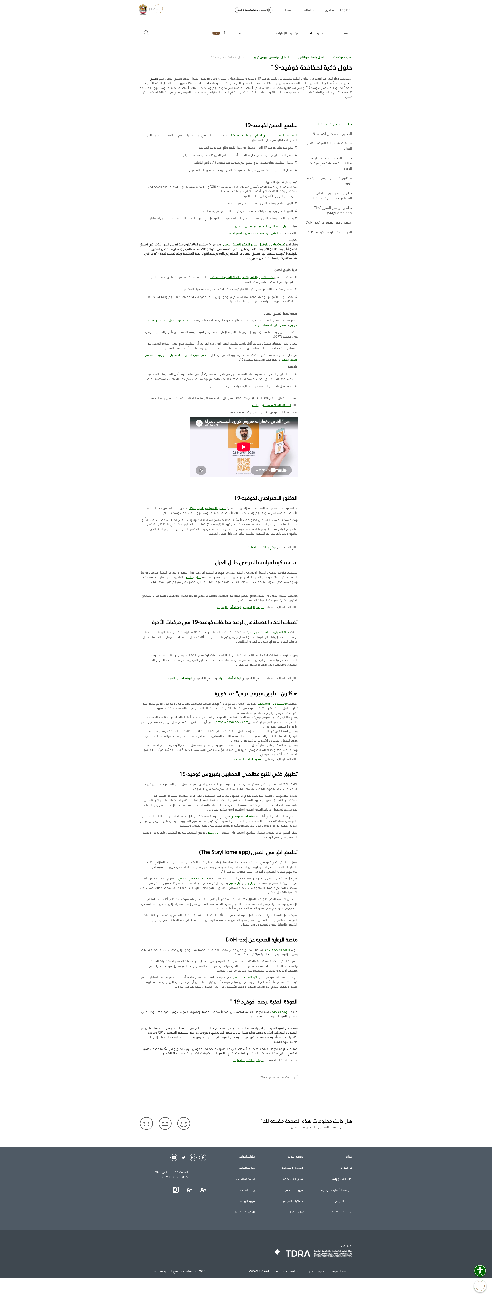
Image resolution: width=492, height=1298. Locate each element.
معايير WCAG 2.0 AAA (263, 1271)
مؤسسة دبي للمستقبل (272, 703)
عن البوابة (346, 1167)
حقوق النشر (316, 1271)
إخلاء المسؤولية (342, 1179)
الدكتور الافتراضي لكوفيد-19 (331, 133)
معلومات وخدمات (342, 57)
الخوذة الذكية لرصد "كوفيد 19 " (330, 232)
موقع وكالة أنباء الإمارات (262, 547)
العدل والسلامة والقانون (311, 57)
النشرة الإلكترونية (293, 1167)
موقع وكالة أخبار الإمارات (249, 759)
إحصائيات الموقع (293, 1201)
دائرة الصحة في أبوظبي (193, 878)
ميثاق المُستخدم (293, 1179)
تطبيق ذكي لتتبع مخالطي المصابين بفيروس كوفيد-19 (332, 195)
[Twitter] (183, 1157)
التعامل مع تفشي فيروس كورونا (271, 57)
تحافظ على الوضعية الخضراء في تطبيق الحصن (256, 233)
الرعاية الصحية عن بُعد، (277, 950)
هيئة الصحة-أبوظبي (243, 816)
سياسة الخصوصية (340, 1271)
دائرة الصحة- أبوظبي (246, 977)
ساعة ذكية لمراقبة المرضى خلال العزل (329, 146)
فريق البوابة (247, 1201)
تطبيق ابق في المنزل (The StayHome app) (333, 210)
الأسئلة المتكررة (342, 1212)
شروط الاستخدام (293, 1271)
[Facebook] (202, 1157)
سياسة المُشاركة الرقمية (336, 1190)
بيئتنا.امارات (247, 1190)
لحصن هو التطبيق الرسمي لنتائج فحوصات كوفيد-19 (264, 135)
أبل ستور (213, 832)
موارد (349, 1156)
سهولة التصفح (294, 1190)
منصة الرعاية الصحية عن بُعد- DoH (329, 222)
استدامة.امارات (245, 1179)
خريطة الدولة (296, 1156)
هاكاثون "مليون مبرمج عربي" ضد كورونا (329, 180)
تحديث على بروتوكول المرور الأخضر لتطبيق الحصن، (253, 244)
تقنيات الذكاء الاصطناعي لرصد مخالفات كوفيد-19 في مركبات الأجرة (330, 163)
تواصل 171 (297, 1212)
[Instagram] (193, 1157)
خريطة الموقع (343, 1201)
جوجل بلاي (250, 883)
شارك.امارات (247, 1167)
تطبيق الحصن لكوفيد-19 (335, 124)
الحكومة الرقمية (245, 1212)
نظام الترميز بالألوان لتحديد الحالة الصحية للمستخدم (241, 277)
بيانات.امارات (247, 1156)
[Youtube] (173, 1157)
